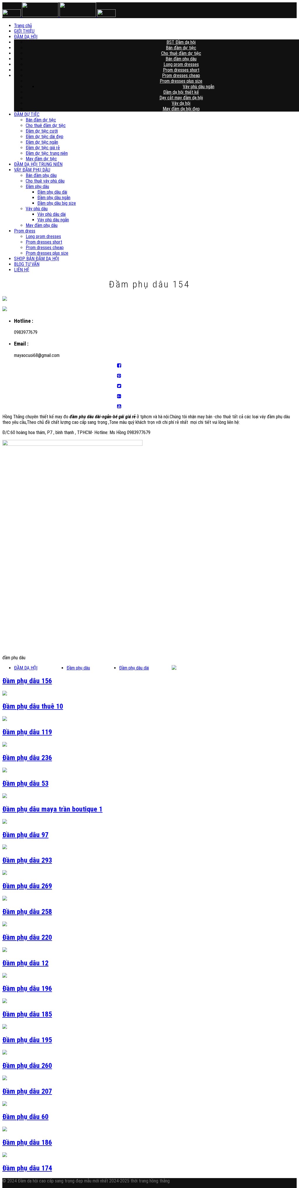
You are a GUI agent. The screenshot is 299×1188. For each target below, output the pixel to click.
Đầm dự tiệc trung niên (47, 153)
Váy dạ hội (181, 103)
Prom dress (24, 231)
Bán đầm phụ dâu (181, 59)
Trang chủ (164, 25)
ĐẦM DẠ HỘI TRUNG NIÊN (38, 164)
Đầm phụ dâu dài (52, 192)
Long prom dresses (181, 64)
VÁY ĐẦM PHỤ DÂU (32, 170)
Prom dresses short (181, 70)
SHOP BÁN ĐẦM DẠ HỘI (36, 258)
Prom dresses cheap (181, 75)
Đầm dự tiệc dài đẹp (44, 136)
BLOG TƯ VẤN (26, 264)
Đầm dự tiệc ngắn (42, 142)
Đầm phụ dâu (37, 186)
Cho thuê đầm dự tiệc (181, 53)
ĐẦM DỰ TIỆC (26, 114)
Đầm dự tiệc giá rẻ (43, 147)
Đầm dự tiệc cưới (42, 131)
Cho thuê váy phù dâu (45, 181)
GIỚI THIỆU (163, 31)
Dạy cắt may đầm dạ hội (181, 97)
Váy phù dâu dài (51, 214)
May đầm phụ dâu (42, 225)
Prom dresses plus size (181, 81)
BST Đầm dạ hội (181, 42)
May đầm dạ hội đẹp (181, 109)
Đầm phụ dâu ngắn (53, 197)
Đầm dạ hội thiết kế (181, 92)
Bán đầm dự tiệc (181, 48)
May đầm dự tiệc (41, 159)
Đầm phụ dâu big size (56, 203)
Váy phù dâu (37, 208)
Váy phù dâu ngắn (198, 86)
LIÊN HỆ (21, 270)
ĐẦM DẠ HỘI (163, 36)
